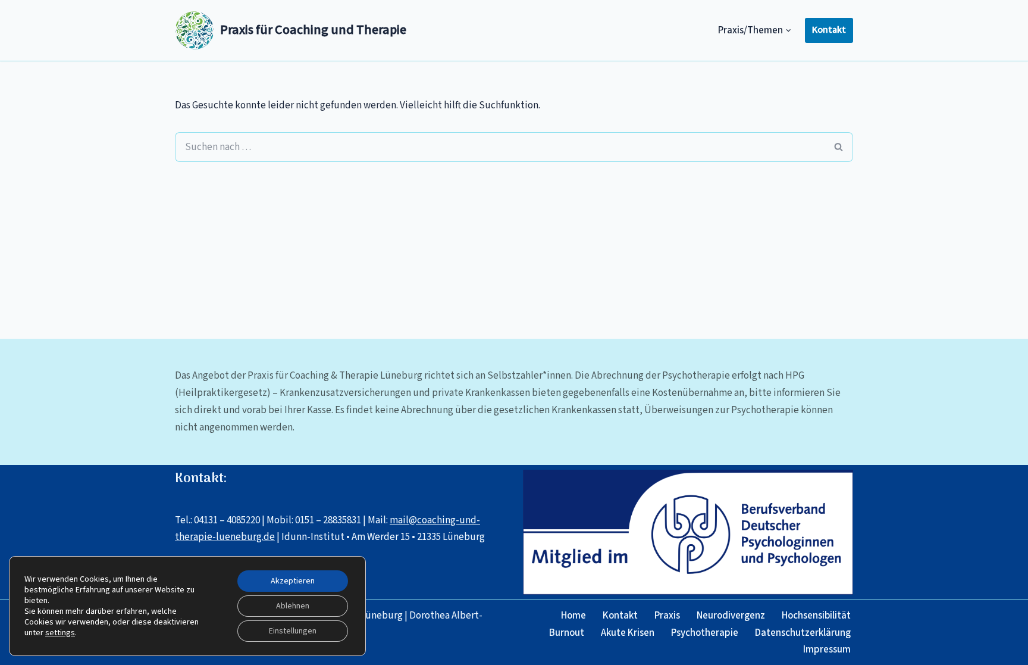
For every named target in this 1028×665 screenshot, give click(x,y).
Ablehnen (292, 606)
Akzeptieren (293, 581)
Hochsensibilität (816, 615)
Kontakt (829, 29)
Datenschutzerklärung (803, 633)
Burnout (566, 633)
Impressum (827, 649)
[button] (788, 30)
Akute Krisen (627, 633)
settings (60, 632)
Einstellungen (292, 631)
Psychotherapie (704, 633)
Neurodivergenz (731, 615)
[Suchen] (839, 147)
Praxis (667, 615)
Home (573, 615)
